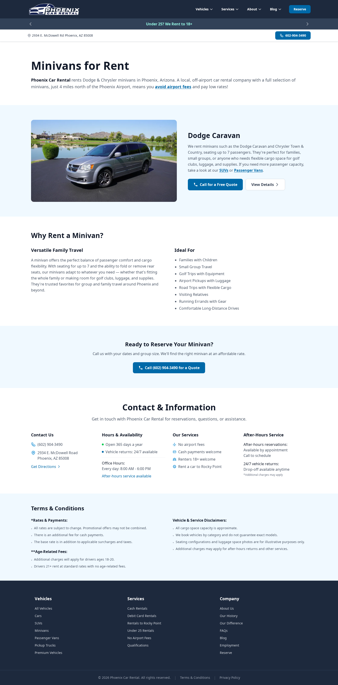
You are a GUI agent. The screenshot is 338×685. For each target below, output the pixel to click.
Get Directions (43, 466)
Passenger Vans (248, 170)
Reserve (300, 9)
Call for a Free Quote (218, 184)
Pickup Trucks (45, 645)
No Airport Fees (139, 638)
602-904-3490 (295, 35)
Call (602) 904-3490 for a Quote (172, 367)
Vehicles (202, 9)
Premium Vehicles (48, 652)
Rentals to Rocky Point (144, 623)
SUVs (223, 170)
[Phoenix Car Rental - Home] (54, 9)
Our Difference (231, 623)
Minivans (42, 630)
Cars (38, 616)
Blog (273, 9)
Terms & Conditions (195, 677)
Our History (229, 616)
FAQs (224, 630)
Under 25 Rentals (140, 630)
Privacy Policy (230, 677)
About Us (227, 608)
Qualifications (138, 645)
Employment (229, 645)
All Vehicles (43, 608)
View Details (262, 184)
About (252, 9)
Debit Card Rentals (141, 616)
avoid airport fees (173, 86)
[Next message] (307, 24)
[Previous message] (30, 24)
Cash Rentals (137, 608)
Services (227, 9)
